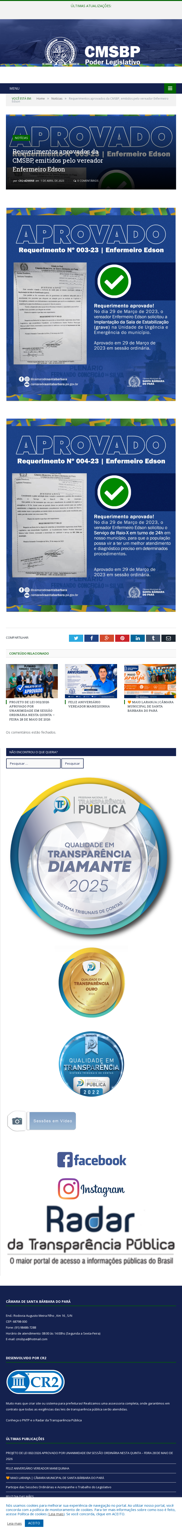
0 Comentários (87, 180)
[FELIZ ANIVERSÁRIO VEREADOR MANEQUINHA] (91, 681)
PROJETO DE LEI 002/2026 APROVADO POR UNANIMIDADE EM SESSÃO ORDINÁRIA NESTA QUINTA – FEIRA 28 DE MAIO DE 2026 (32, 710)
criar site (35, 1403)
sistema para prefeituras (64, 1403)
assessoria (116, 1403)
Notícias (21, 138)
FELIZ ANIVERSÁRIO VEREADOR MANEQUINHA (89, 11)
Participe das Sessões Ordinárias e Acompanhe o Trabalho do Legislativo (58, 1487)
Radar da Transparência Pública (59, 1420)
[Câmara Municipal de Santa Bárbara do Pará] (91, 52)
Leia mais (56, 1514)
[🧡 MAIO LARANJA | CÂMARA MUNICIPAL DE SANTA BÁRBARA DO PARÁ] (150, 681)
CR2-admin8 (26, 180)
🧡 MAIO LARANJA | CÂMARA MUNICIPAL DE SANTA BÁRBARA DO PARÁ (150, 706)
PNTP (26, 1420)
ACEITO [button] (34, 1523)
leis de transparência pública (81, 1409)
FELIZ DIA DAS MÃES (20, 1496)
